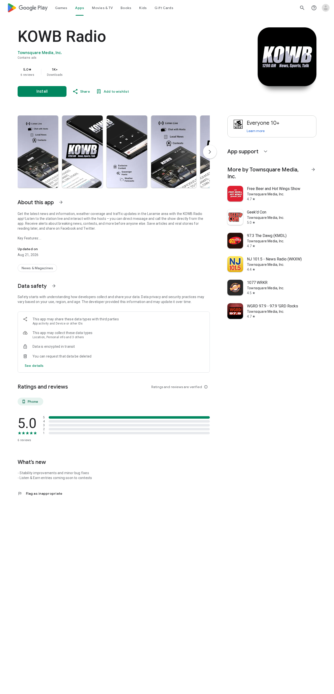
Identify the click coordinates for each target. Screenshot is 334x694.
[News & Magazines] (37, 268)
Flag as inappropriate (40, 493)
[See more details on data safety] (34, 365)
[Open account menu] (326, 8)
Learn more (256, 131)
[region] (115, 72)
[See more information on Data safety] (54, 286)
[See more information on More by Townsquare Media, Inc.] (313, 169)
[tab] (61, 8)
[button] (38, 151)
